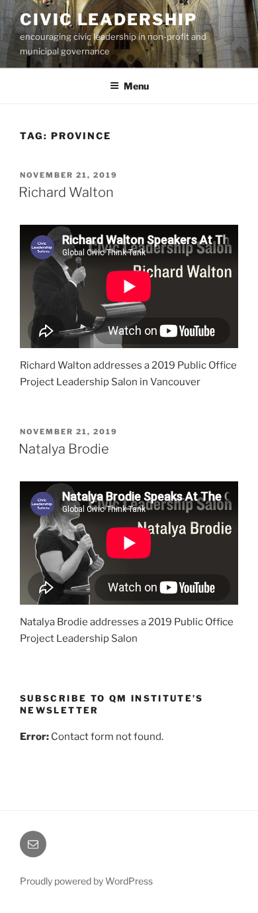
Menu (136, 85)
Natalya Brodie (64, 449)
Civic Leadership (108, 19)
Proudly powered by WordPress (86, 880)
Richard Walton (66, 192)
